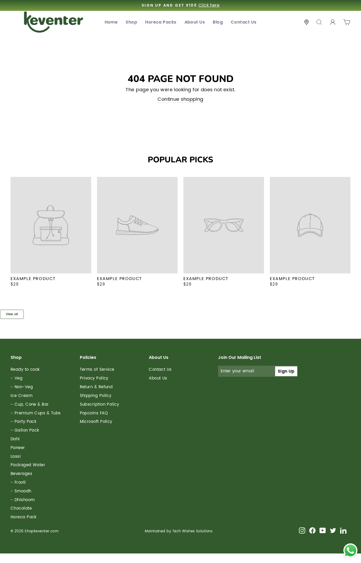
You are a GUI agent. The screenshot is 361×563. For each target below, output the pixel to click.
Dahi (15, 439)
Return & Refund (96, 387)
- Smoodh (21, 491)
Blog (218, 22)
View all (12, 314)
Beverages (21, 473)
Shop (131, 22)
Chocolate (21, 508)
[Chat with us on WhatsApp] (350, 551)
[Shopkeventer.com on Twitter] (333, 530)
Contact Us (244, 22)
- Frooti (18, 482)
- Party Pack (23, 421)
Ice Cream (22, 395)
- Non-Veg (22, 387)
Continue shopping (180, 99)
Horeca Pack (24, 517)
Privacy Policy (94, 378)
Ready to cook (25, 369)
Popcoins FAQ (94, 413)
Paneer (18, 448)
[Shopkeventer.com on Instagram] (302, 530)
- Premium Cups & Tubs (36, 413)
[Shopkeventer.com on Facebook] (312, 530)
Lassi (16, 456)
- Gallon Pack (25, 430)
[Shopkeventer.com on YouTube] (323, 530)
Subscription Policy (99, 404)
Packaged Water (28, 465)
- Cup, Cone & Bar (30, 404)
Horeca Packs (160, 22)
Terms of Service (97, 369)
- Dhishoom (23, 500)
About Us (194, 22)
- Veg (16, 378)
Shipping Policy (96, 395)
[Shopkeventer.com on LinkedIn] (343, 530)
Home (111, 22)
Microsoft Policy (96, 421)
